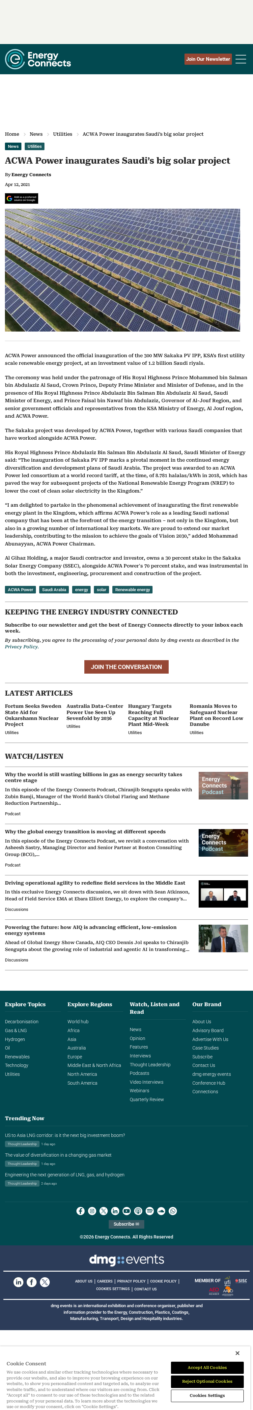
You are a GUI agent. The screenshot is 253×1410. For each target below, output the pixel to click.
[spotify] (150, 1211)
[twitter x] (103, 1211)
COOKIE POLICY (163, 1281)
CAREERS (105, 1281)
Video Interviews (146, 1082)
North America (82, 1074)
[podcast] (138, 1211)
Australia (77, 1048)
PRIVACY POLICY (131, 1281)
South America (83, 1083)
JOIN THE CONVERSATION (126, 666)
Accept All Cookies (207, 1367)
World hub (78, 1022)
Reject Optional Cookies (207, 1381)
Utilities (62, 134)
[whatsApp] (173, 1211)
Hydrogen (15, 1039)
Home (12, 134)
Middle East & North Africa (94, 1065)
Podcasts (139, 1073)
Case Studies (205, 1048)
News (36, 134)
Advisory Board (208, 1030)
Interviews (140, 1056)
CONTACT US (145, 1289)
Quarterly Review (147, 1099)
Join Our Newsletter (208, 59)
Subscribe (202, 1057)
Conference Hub (208, 1083)
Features (139, 1047)
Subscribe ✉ (126, 1224)
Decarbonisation (22, 1022)
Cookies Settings (113, 1289)
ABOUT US (84, 1281)
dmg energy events (211, 1074)
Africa (74, 1030)
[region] (125, 1378)
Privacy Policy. (22, 646)
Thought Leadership (150, 1065)
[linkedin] (115, 1211)
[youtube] (127, 1211)
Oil (7, 1048)
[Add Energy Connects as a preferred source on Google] (21, 198)
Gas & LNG (16, 1030)
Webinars (139, 1091)
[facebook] (80, 1211)
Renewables (17, 1057)
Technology (16, 1065)
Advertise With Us (210, 1039)
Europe (75, 1057)
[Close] (237, 1353)
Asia (72, 1039)
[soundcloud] (161, 1211)
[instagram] (92, 1211)
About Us (201, 1022)
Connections (205, 1092)
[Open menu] (241, 59)
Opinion (137, 1038)
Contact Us (203, 1065)
